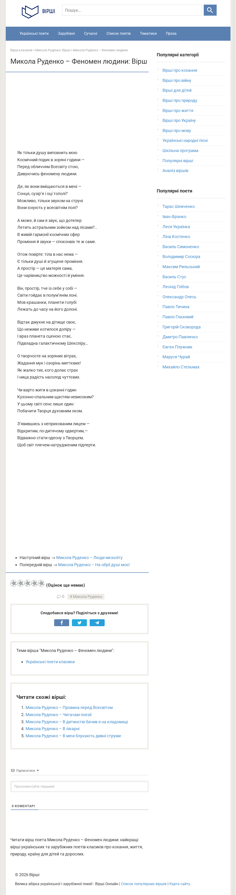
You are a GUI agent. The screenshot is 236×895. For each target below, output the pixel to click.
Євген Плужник (177, 346)
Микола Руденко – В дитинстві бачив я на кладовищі (77, 721)
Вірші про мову (176, 130)
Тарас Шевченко (178, 206)
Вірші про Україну (179, 120)
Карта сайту (179, 884)
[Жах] (13, 583)
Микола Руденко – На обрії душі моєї (94, 564)
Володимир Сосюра (181, 256)
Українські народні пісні (185, 140)
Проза (171, 33)
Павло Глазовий (177, 316)
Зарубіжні (66, 33)
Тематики (148, 33)
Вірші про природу (179, 100)
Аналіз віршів (175, 170)
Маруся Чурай (176, 356)
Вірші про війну (176, 80)
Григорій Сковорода (181, 326)
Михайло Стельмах (181, 366)
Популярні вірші (177, 160)
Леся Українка (176, 226)
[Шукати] (210, 10)
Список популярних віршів (144, 884)
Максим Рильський (181, 266)
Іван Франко (174, 216)
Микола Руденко (87, 596)
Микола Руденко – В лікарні (53, 728)
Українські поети (34, 33)
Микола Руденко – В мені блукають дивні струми (73, 735)
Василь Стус (174, 276)
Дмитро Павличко (180, 336)
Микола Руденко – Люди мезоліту (89, 557)
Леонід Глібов (175, 286)
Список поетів (118, 33)
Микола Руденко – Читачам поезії (58, 714)
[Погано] (20, 583)
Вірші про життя (177, 110)
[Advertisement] (79, 111)
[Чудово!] (41, 583)
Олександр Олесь (179, 296)
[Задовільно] (27, 583)
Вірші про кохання (179, 70)
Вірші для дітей (177, 90)
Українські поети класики (50, 661)
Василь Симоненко (180, 246)
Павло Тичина (175, 306)
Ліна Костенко (176, 236)
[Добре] (34, 583)
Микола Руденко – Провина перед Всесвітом (69, 707)
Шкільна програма (180, 150)
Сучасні (90, 33)
